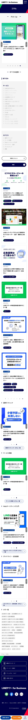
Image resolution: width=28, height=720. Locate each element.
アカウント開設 (16, 718)
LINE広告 (7, 104)
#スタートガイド (16, 649)
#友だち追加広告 (6, 646)
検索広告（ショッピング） (11, 119)
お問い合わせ (5, 718)
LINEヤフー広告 (9, 115)
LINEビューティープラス (11, 91)
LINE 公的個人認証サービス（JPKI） (14, 106)
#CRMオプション (19, 627)
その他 (6, 112)
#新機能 (22, 646)
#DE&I (13, 630)
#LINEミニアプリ (6, 630)
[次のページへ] (20, 399)
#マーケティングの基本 (7, 633)
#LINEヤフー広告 (6, 614)
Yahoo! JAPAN (13, 703)
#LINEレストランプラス (19, 624)
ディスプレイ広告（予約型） (12, 123)
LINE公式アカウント (10, 88)
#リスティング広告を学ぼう (8, 635)
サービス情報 (8, 140)
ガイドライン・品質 (9, 145)
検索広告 (7, 117)
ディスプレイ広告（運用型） (12, 121)
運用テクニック (8, 138)
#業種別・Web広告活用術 (8, 643)
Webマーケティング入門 (11, 142)
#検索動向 (19, 630)
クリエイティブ (8, 147)
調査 (6, 149)
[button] (1, 44)
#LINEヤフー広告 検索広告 (8, 616)
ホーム (3, 654)
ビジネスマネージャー (10, 110)
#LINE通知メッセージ (17, 614)
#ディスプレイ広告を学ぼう (8, 638)
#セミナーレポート (6, 649)
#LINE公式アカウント (7, 624)
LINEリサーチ (8, 108)
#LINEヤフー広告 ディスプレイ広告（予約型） (13, 622)
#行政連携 (18, 643)
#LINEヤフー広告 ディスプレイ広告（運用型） (13, 619)
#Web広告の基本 (18, 633)
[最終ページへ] (23, 399)
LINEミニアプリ (9, 99)
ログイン (25, 718)
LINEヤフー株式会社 (21, 703)
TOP (25, 708)
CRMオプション (9, 95)
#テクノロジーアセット (7, 641)
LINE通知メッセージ (10, 97)
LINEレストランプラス (10, 93)
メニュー (25, 3)
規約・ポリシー (5, 703)
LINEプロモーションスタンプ (12, 102)
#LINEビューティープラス (8, 627)
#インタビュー (14, 646)
